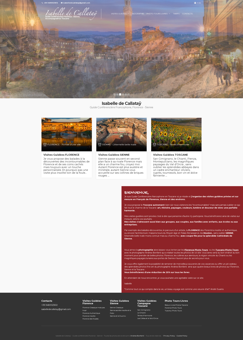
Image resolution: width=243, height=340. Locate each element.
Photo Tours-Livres (157, 13)
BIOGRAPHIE (138, 13)
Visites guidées (119, 13)
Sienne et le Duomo (118, 316)
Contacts (187, 13)
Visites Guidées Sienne (119, 302)
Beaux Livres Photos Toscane (176, 305)
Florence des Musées (90, 319)
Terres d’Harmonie (144, 315)
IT (197, 3)
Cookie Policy (181, 336)
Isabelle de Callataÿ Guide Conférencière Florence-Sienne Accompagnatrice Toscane (71, 13)
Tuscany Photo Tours (173, 311)
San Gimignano (143, 310)
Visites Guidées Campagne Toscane (146, 303)
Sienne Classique (116, 307)
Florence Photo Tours (173, 308)
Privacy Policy (169, 336)
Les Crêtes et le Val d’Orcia (147, 318)
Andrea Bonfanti (137, 336)
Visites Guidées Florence (92, 302)
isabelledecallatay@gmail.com (76, 3)
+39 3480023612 (47, 305)
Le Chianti (141, 313)
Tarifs (176, 13)
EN (200, 3)
